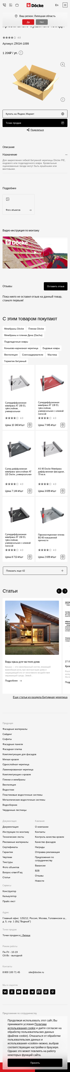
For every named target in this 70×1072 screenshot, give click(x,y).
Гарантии (8, 852)
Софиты (7, 739)
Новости (39, 880)
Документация (11, 826)
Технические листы (13, 836)
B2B (37, 870)
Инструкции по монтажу (16, 831)
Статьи (6, 877)
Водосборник (10, 804)
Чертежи (7, 857)
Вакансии (40, 865)
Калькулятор (9, 896)
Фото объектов (11, 867)
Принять (35, 1062)
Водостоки (8, 789)
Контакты (40, 831)
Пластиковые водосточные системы (22, 794)
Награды (40, 847)
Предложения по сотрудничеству (44, 859)
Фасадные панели (13, 744)
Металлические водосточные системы (24, 799)
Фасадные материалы (15, 729)
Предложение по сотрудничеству (20, 1013)
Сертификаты (10, 847)
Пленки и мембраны (14, 779)
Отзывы (39, 875)
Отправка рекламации (47, 852)
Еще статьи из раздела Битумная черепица (40, 697)
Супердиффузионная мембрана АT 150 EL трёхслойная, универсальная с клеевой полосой (18, 540)
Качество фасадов (45, 842)
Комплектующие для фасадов (19, 754)
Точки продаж (13, 123)
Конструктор (9, 891)
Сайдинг (7, 734)
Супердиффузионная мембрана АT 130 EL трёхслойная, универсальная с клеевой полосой (51, 408)
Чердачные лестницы (15, 810)
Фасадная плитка (12, 749)
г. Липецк (25, 935)
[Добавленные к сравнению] (11, 5)
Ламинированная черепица (18, 769)
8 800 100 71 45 (11, 972)
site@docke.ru (36, 972)
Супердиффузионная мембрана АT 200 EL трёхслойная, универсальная (15, 407)
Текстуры (8, 862)
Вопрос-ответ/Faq (12, 872)
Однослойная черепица (16, 764)
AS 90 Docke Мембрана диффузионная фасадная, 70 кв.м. (51, 471)
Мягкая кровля (11, 759)
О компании (41, 826)
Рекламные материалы (15, 842)
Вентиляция (9, 784)
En (56, 5)
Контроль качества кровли (49, 836)
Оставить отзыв (55, 286)
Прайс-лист (9, 901)
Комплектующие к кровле (17, 774)
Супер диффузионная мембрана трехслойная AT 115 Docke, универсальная (18, 471)
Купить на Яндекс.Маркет (20, 113)
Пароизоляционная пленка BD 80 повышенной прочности (51, 537)
